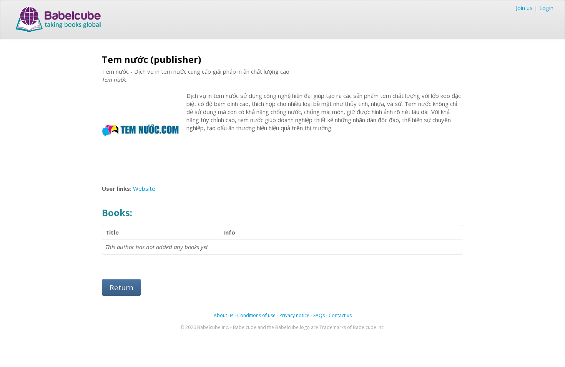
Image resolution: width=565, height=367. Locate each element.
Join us (524, 8)
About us (223, 315)
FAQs (319, 315)
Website (144, 188)
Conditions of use (256, 315)
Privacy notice (294, 315)
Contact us (340, 315)
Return (121, 287)
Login (546, 8)
